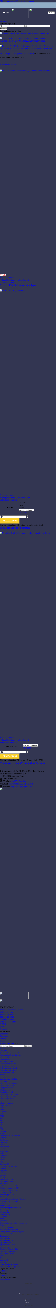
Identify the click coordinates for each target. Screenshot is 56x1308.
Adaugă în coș (10, 756)
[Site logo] (20, 17)
